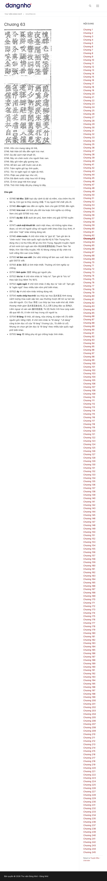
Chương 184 (89, 646)
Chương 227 (89, 791)
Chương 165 (89, 582)
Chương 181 (89, 636)
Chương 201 (89, 704)
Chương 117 (89, 420)
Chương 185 (89, 650)
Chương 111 (89, 400)
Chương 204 (89, 714)
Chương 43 (88, 171)
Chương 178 (89, 626)
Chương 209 (89, 730)
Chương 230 (89, 801)
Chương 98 (88, 356)
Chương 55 (88, 211)
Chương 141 (89, 501)
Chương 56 (88, 215)
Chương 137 (89, 488)
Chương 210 (89, 734)
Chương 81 (88, 299)
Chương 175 (89, 616)
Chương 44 (88, 174)
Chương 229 (89, 798)
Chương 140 (89, 498)
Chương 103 (89, 373)
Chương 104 (89, 376)
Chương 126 (89, 451)
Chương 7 (88, 49)
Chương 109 (89, 393)
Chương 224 (89, 781)
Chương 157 (89, 555)
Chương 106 (89, 383)
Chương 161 (89, 569)
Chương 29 (88, 124)
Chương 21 (88, 97)
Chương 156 (89, 552)
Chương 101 (89, 366)
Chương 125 (89, 447)
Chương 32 (88, 134)
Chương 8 (88, 53)
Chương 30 (88, 127)
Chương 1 (88, 29)
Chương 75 (88, 279)
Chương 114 (89, 410)
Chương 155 (89, 548)
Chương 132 (89, 471)
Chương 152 (89, 538)
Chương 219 (89, 764)
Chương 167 (89, 589)
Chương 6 (88, 46)
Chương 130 (89, 464)
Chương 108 (89, 390)
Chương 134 (89, 478)
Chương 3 (88, 36)
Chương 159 (89, 562)
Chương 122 (89, 437)
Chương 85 (88, 313)
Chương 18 (88, 87)
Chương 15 (88, 76)
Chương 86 (88, 316)
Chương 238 (89, 828)
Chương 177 (89, 623)
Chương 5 (88, 43)
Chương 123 (89, 441)
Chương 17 (88, 83)
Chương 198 (89, 693)
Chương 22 (88, 100)
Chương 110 (89, 397)
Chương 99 (88, 360)
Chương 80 (88, 296)
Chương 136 (89, 484)
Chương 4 (88, 39)
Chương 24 (88, 107)
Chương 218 (89, 761)
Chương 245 (89, 852)
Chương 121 (89, 434)
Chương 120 (89, 430)
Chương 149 (89, 528)
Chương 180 (89, 633)
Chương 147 (89, 521)
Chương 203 (89, 710)
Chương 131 (89, 468)
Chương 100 (89, 363)
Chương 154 (89, 545)
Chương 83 (88, 306)
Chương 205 (89, 717)
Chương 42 (88, 168)
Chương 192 (89, 673)
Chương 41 (88, 164)
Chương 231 (89, 805)
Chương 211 (89, 737)
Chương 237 (89, 825)
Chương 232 (89, 808)
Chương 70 (88, 262)
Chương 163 (89, 575)
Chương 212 (89, 741)
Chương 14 (88, 73)
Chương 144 (89, 511)
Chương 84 (88, 309)
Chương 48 (88, 188)
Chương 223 (89, 778)
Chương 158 (89, 559)
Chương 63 (89, 238)
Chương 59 (88, 225)
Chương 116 (89, 417)
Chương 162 (89, 572)
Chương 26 (88, 114)
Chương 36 (88, 147)
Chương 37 (88, 151)
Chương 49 (88, 191)
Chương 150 (89, 532)
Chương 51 (88, 198)
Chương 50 (88, 194)
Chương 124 (89, 444)
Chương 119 (89, 427)
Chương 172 (89, 606)
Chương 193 (89, 677)
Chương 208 (89, 727)
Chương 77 (88, 286)
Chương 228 (89, 795)
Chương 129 (89, 461)
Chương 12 (88, 66)
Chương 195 (89, 683)
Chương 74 (88, 275)
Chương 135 (89, 481)
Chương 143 (89, 508)
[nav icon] (97, 6)
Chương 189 (89, 663)
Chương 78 (88, 289)
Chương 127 (89, 454)
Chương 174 (89, 613)
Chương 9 (88, 56)
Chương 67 (88, 252)
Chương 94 (88, 343)
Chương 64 (88, 242)
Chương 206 (89, 720)
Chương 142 (89, 505)
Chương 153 (89, 542)
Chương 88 (88, 323)
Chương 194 (89, 680)
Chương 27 (88, 117)
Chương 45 (88, 178)
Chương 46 (88, 181)
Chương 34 (88, 141)
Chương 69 (88, 259)
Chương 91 (88, 333)
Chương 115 (89, 414)
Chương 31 (88, 130)
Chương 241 (89, 838)
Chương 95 (88, 346)
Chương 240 (89, 835)
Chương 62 (88, 235)
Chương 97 (88, 353)
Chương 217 (89, 757)
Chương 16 (88, 80)
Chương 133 (89, 474)
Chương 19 (88, 90)
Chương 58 (88, 221)
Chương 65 (88, 245)
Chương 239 (89, 832)
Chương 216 (89, 754)
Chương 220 (89, 768)
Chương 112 (89, 403)
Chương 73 (88, 272)
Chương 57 (88, 218)
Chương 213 (89, 744)
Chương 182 (89, 640)
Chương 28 (88, 120)
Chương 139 (89, 495)
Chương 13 (88, 70)
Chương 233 (89, 811)
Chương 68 (88, 255)
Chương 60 (88, 228)
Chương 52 (88, 201)
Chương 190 (89, 667)
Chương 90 (88, 329)
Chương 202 (89, 707)
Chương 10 (88, 60)
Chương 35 (88, 144)
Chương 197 (89, 690)
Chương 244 (89, 849)
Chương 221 (89, 771)
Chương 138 (89, 491)
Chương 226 (89, 788)
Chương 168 (89, 592)
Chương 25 (88, 110)
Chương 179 (89, 629)
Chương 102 (89, 370)
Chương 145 (89, 515)
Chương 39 (88, 157)
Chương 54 (88, 208)
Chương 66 (88, 248)
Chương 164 (89, 579)
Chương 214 (89, 747)
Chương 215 (89, 751)
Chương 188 (89, 660)
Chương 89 (88, 326)
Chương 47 (88, 184)
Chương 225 (89, 784)
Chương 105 (89, 380)
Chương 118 (89, 424)
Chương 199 (89, 697)
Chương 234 (89, 815)
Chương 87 (88, 319)
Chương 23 (88, 103)
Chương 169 (89, 596)
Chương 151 (89, 535)
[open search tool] (90, 6)
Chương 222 (89, 774)
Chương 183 (89, 643)
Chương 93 (88, 339)
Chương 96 (88, 350)
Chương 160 (89, 565)
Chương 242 (89, 842)
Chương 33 (88, 137)
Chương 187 (89, 656)
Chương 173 (89, 609)
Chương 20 (88, 93)
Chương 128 (89, 457)
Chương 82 (88, 302)
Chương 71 (88, 265)
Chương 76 (88, 282)
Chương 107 (89, 387)
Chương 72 (88, 269)
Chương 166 (89, 586)
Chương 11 (88, 63)
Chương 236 (89, 822)
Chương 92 (88, 336)
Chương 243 (89, 845)
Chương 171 (89, 602)
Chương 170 (89, 599)
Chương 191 (89, 670)
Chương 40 (88, 161)
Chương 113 (89, 407)
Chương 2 (88, 33)
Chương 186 (89, 653)
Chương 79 (88, 292)
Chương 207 (89, 724)
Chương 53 (88, 205)
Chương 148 (89, 525)
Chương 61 (88, 232)
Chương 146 (89, 518)
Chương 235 (89, 818)
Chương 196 (89, 687)
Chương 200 (89, 700)
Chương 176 (89, 619)
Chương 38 (88, 154)
